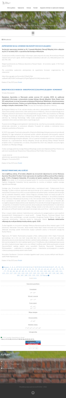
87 (20, 271)
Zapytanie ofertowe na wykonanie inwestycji (52, 8)
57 (36, 269)
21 (41, 267)
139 (54, 273)
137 (50, 273)
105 (49, 271)
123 (23, 273)
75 (63, 269)
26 (51, 267)
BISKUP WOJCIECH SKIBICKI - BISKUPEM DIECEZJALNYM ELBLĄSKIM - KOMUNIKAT (32, 90)
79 (8, 271)
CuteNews (35, 278)
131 (38, 273)
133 (42, 273)
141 (57, 273)
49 (24, 269)
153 (33, 275)
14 (27, 267)
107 (53, 271)
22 (43, 267)
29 (56, 267)
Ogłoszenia (21, 8)
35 (3, 269)
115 (7, 273)
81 (11, 271)
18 (35, 267)
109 (57, 271)
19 (37, 267)
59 (39, 269)
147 (22, 275)
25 (49, 267)
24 (47, 267)
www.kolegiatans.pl (8, 368)
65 (48, 269)
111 (60, 271)
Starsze (45, 275)
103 (45, 271)
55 (33, 269)
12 (23, 267)
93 (29, 271)
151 (30, 275)
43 (15, 269)
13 (25, 267)
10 (19, 267)
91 (26, 271)
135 (46, 273)
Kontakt (35, 8)
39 (9, 269)
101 (41, 271)
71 (57, 269)
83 (14, 271)
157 (41, 275)
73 (60, 269)
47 (21, 269)
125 (26, 273)
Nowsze (6, 267)
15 (29, 267)
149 (26, 275)
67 (51, 269)
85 (17, 271)
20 (39, 267)
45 (18, 269)
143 (61, 273)
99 (38, 271)
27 (53, 267)
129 (34, 273)
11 (21, 267)
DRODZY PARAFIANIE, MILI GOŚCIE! (15, 170)
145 (18, 275)
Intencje (29, 8)
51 (27, 269)
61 (42, 269)
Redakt (20, 82)
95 (32, 271)
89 (23, 271)
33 (62, 267)
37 (6, 269)
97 (35, 271)
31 (59, 267)
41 (12, 269)
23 (45, 267)
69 (54, 269)
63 (45, 269)
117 (11, 273)
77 (5, 271)
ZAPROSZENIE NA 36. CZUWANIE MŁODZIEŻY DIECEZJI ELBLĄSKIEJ (26, 46)
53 (30, 269)
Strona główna (11, 8)
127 (30, 273)
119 (15, 273)
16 (31, 267)
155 (37, 275)
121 (19, 273)
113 (3, 273)
